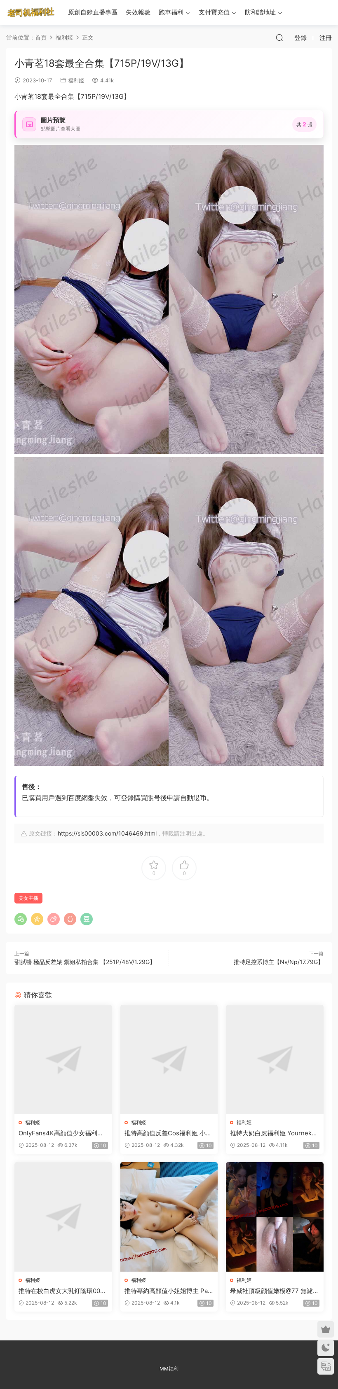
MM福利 (169, 1369)
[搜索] (279, 37)
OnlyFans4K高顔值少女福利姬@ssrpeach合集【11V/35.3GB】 (61, 1133)
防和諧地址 (260, 12)
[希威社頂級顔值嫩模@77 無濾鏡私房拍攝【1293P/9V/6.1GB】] (275, 1217)
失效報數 (138, 12)
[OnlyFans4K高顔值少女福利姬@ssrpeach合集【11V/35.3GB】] (63, 1059)
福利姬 (76, 80)
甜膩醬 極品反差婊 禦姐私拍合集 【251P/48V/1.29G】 (84, 961)
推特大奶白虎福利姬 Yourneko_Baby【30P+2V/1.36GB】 (274, 1133)
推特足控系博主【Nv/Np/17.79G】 (279, 961)
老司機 (31, 12)
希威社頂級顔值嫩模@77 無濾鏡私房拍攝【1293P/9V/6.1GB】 (274, 1291)
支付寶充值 (214, 12)
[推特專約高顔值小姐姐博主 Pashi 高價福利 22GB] (169, 1217)
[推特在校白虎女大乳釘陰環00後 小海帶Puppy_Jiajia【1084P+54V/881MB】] (63, 1217)
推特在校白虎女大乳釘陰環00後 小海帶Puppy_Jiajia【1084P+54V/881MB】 (62, 1291)
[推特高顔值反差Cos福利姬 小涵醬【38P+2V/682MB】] (169, 1059)
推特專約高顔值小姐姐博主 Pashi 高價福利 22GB (167, 1291)
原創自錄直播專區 (92, 12)
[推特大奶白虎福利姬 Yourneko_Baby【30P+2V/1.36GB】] (275, 1059)
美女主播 (28, 898)
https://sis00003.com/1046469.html (107, 833)
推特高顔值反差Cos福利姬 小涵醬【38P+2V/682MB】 (168, 1133)
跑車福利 (171, 12)
